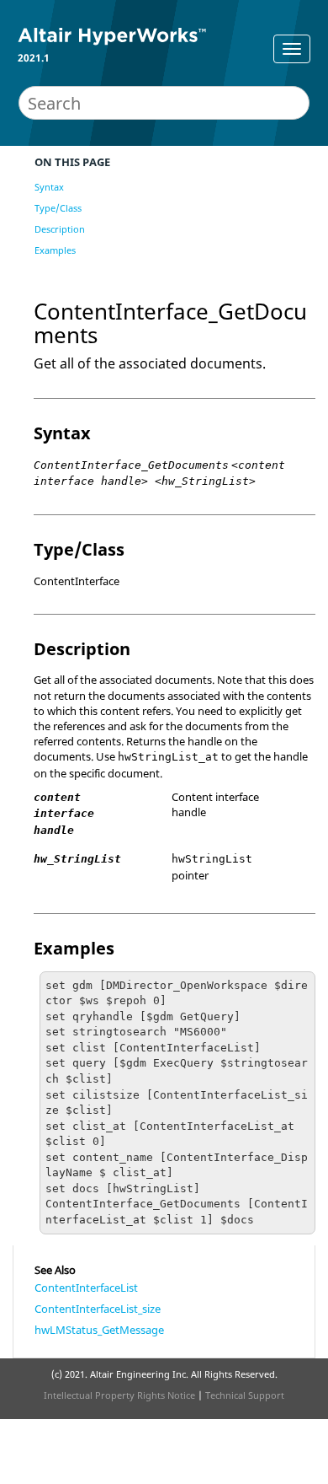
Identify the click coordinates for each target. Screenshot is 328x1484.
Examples (55, 250)
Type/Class (58, 208)
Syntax (49, 186)
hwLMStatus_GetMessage (99, 1329)
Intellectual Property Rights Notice (119, 1395)
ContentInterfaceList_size (97, 1308)
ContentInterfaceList (86, 1287)
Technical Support (244, 1395)
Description (59, 229)
